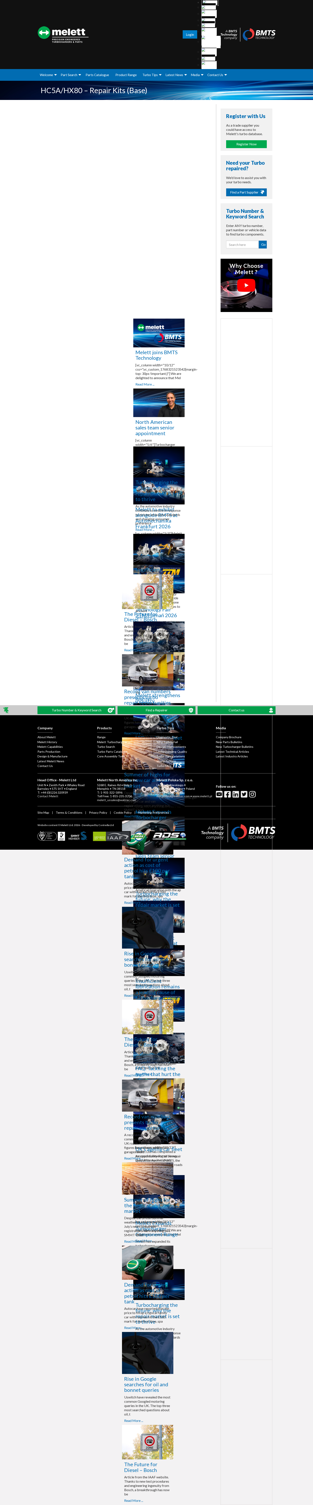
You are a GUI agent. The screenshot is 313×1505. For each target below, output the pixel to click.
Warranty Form (166, 761)
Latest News (174, 75)
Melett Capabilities (50, 746)
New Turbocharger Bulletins (234, 746)
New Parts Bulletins (229, 742)
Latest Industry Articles (232, 756)
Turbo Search (106, 746)
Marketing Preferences (153, 812)
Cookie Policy (123, 812)
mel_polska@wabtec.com (173, 796)
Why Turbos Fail (167, 742)
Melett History (47, 742)
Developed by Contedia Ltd (98, 825)
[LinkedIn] (236, 796)
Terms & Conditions (69, 812)
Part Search (69, 75)
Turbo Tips (150, 75)
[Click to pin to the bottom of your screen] (6, 710)
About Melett (46, 737)
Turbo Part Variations (170, 756)
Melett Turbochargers (112, 742)
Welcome (46, 75)
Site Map (43, 812)
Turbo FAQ (163, 766)
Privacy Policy (98, 812)
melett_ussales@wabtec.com (116, 800)
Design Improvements (171, 746)
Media (195, 75)
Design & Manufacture (52, 756)
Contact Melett (47, 796)
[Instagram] (253, 796)
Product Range (126, 75)
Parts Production (48, 751)
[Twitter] (244, 796)
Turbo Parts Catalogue (112, 751)
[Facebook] (228, 796)
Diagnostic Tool (166, 737)
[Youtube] (220, 796)
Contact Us (215, 75)
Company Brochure (228, 737)
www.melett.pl (202, 796)
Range (101, 737)
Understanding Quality (171, 751)
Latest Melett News (50, 761)
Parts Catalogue (97, 75)
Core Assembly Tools (111, 756)
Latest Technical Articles (232, 751)
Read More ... (129, 384)
